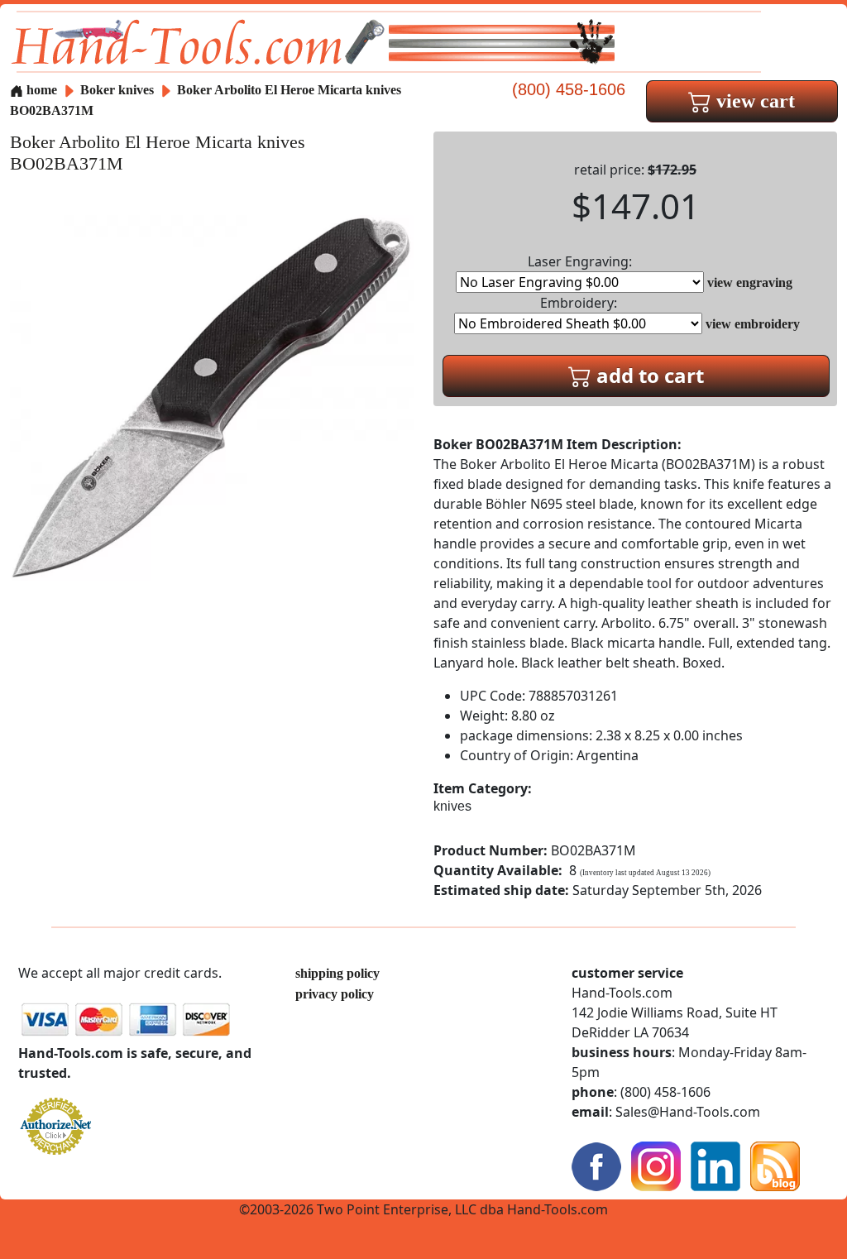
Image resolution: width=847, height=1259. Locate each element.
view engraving (749, 282)
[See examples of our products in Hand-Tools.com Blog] (775, 1165)
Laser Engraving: (580, 261)
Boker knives (117, 90)
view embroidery (753, 324)
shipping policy (337, 973)
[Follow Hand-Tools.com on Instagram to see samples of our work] (656, 1165)
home (40, 90)
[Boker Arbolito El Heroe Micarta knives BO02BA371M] (212, 397)
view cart (753, 101)
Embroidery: (578, 303)
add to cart (647, 375)
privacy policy (334, 994)
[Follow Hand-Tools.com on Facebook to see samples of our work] (596, 1165)
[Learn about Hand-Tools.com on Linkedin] (715, 1165)
